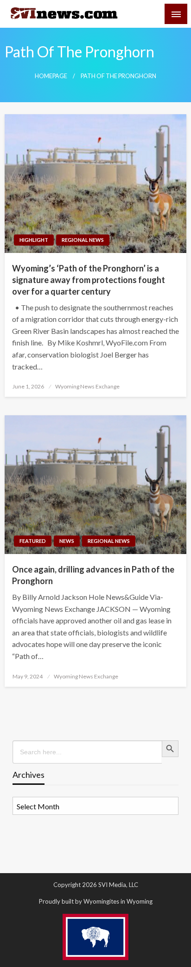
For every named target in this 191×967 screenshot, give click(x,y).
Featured (32, 541)
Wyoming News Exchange (87, 386)
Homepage (51, 76)
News (66, 541)
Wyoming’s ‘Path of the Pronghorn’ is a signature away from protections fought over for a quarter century (88, 279)
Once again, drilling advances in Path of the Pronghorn (93, 575)
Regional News (83, 240)
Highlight (33, 240)
